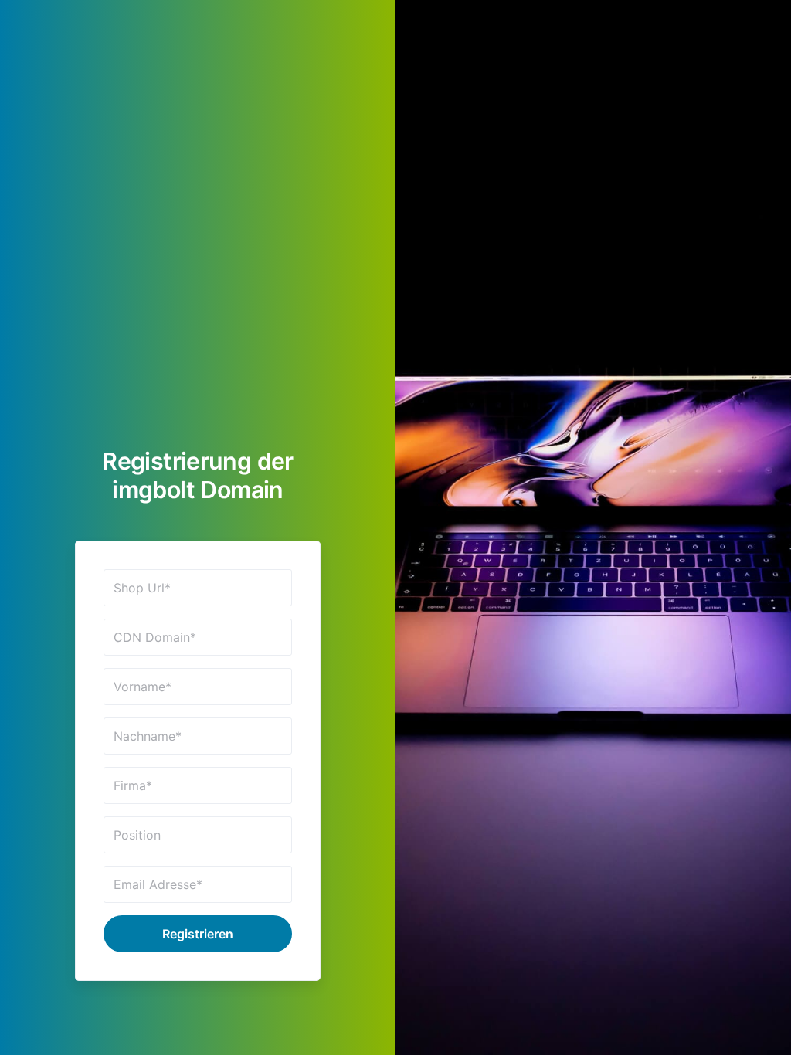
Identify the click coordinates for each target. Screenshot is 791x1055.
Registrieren (197, 933)
